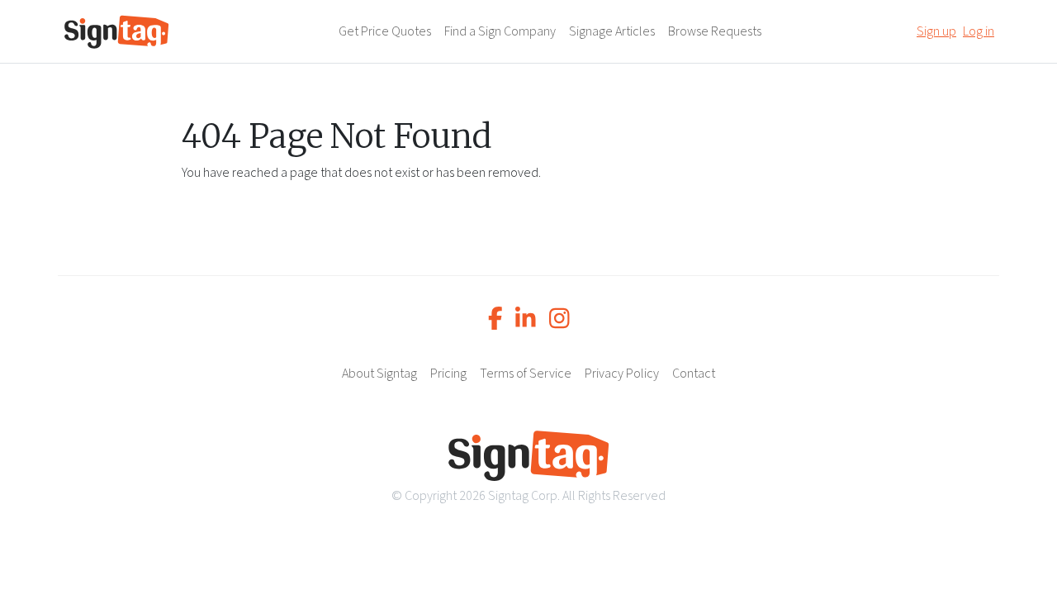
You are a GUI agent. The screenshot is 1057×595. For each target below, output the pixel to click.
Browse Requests (714, 31)
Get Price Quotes (385, 31)
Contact (693, 373)
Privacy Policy (622, 373)
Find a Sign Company (500, 31)
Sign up (936, 31)
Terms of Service (525, 373)
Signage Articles (612, 31)
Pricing (448, 373)
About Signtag (379, 373)
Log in (978, 31)
